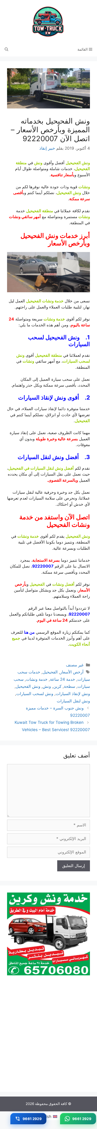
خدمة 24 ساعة (62, 679)
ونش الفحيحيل (28, 686)
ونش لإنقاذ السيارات (73, 693)
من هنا (29, 632)
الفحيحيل (50, 672)
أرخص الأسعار (72, 672)
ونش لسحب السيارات (34, 693)
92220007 (42, 566)
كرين (57, 686)
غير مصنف (75, 665)
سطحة (69, 686)
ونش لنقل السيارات (73, 701)
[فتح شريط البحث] (6, 49)
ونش (47, 686)
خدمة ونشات (37, 679)
